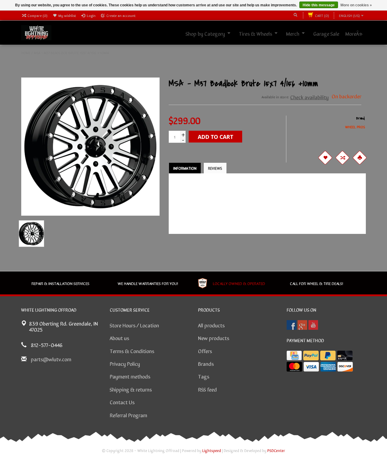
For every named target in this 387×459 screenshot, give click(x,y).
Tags (203, 376)
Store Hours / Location (134, 325)
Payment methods (130, 376)
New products (213, 338)
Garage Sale (333, 33)
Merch (299, 33)
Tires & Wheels (262, 33)
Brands (206, 363)
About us (119, 338)
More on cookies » (356, 5)
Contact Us (122, 402)
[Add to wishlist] (325, 157)
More (357, 33)
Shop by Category (212, 33)
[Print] (360, 157)
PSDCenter (276, 450)
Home (26, 52)
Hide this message (319, 5)
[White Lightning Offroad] (36, 32)
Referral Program (128, 415)
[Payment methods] (294, 355)
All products (211, 325)
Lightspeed (211, 450)
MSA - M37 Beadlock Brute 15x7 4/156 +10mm (71, 52)
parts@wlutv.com (51, 359)
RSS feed (207, 389)
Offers (205, 351)
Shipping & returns (131, 389)
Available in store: (275, 97)
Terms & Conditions (132, 351)
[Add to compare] (342, 157)
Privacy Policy (125, 363)
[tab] (185, 168)
